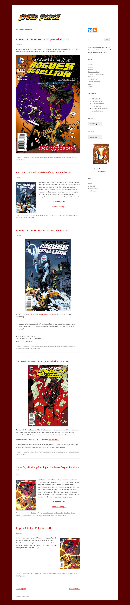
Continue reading (59, 207)
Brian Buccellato (48, 215)
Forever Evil (48, 157)
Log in (90, 184)
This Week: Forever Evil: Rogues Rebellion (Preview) (42, 361)
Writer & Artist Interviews (95, 74)
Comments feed (93, 188)
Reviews (33, 215)
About (90, 64)
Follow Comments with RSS (100, 108)
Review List (91, 77)
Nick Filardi (67, 513)
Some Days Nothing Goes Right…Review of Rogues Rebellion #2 (47, 468)
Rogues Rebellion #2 (28, 515)
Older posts (21, 589)
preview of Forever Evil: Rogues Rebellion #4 (43, 314)
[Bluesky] (90, 32)
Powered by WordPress (22, 596)
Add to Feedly (96, 99)
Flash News (34, 157)
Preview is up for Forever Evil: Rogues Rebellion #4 (42, 230)
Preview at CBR (54, 440)
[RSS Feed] (95, 32)
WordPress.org (92, 191)
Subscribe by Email (97, 111)
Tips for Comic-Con (94, 82)
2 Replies (19, 475)
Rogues (67, 346)
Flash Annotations (93, 72)
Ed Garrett (31, 218)
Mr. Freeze (56, 346)
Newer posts (74, 589)
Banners (90, 84)
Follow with (96, 106)
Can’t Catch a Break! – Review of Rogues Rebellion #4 (43, 172)
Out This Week (35, 452)
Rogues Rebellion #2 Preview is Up (34, 528)
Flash (55, 215)
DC (54, 513)
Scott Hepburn (39, 515)
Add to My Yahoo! (97, 101)
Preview (55, 157)
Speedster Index (93, 79)
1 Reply (18, 177)
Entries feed (91, 186)
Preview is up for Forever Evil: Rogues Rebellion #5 (42, 39)
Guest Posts (92, 69)
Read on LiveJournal (98, 104)
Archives (90, 86)
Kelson (23, 159)
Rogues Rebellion (63, 157)
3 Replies (19, 44)
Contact (90, 67)
